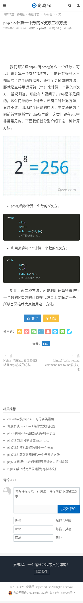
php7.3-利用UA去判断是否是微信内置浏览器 (37, 462)
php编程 (47, 14)
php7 (45, 343)
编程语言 (33, 14)
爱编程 (42, 5)
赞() (34, 318)
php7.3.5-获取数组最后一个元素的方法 (33, 454)
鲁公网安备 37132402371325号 (30, 592)
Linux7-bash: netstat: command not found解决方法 (62, 365)
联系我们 (41, 571)
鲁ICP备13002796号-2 (62, 592)
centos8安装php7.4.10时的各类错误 (30, 419)
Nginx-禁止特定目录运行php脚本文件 (32, 469)
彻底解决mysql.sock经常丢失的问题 (31, 426)
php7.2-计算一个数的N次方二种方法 (35, 23)
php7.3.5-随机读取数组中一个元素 (30, 447)
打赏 (52, 318)
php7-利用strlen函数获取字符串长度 (31, 433)
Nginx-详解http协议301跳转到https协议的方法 (20, 363)
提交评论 (68, 509)
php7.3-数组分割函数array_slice (28, 440)
